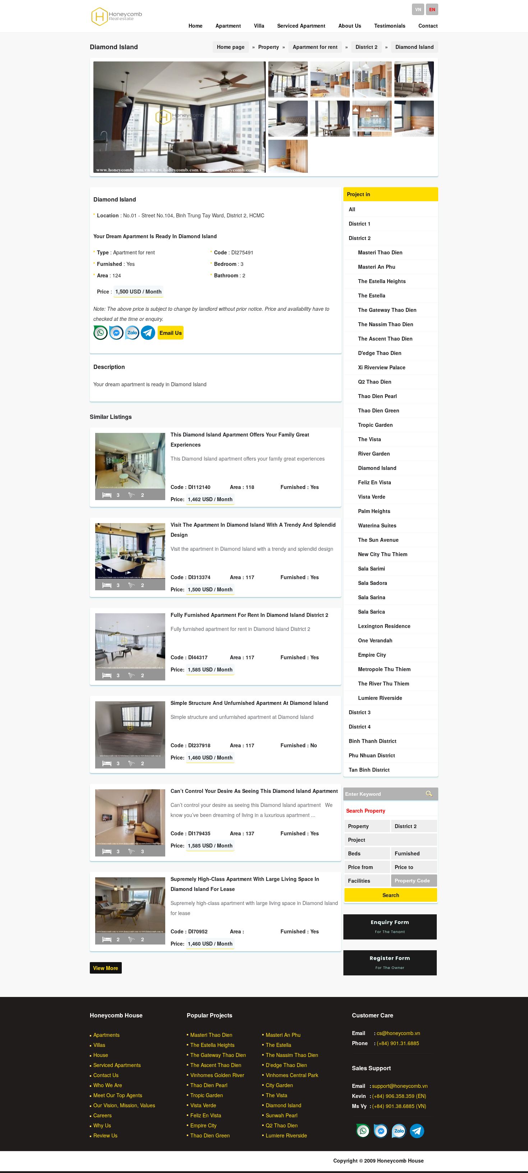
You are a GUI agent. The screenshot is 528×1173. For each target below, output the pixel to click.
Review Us (105, 1135)
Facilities (359, 880)
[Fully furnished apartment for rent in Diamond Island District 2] (130, 666)
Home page (231, 46)
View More (105, 967)
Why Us (102, 1125)
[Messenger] (116, 337)
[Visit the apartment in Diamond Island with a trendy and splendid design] (130, 576)
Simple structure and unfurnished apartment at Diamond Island (249, 702)
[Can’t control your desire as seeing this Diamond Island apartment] (130, 842)
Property (358, 826)
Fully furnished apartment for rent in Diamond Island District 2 (249, 614)
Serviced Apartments (117, 1064)
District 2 (367, 46)
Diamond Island (414, 46)
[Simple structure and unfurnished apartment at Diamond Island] (130, 754)
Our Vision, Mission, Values (124, 1105)
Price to (404, 866)
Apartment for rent (315, 46)
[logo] (117, 25)
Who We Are (107, 1085)
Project (356, 839)
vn (418, 9)
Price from (360, 866)
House (100, 1054)
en (432, 9)
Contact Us (106, 1075)
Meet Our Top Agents (117, 1095)
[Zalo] (132, 337)
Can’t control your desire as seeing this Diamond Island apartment (254, 790)
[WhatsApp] (100, 337)
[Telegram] (148, 337)
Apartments (106, 1034)
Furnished (407, 853)
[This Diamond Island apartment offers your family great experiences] (130, 486)
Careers (102, 1115)
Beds (354, 853)
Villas (99, 1044)
